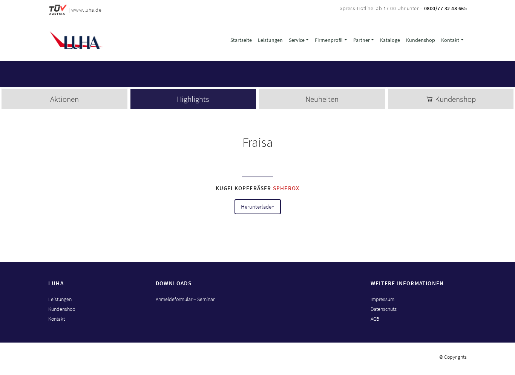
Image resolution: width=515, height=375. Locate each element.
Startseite (241, 40)
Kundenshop (420, 40)
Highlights (193, 99)
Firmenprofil (329, 40)
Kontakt (450, 40)
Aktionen (64, 99)
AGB (375, 318)
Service (297, 40)
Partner (361, 40)
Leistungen (270, 40)
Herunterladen (257, 206)
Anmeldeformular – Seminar (185, 299)
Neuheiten (322, 99)
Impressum (382, 299)
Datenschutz (384, 309)
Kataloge (390, 40)
